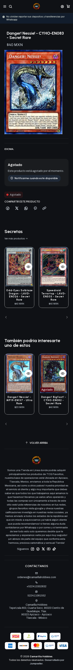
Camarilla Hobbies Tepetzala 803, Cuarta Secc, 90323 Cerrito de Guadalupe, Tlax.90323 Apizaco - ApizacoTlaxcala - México (36, 611)
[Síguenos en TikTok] (54, 549)
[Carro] (68, 6)
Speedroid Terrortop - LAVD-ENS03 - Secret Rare (53, 295)
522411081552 (37, 595)
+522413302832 (36, 586)
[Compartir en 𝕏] (17, 208)
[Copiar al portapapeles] (44, 208)
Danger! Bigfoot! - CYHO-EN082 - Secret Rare (53, 400)
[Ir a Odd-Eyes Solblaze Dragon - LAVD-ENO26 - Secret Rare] (19, 266)
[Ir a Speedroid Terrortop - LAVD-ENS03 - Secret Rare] (53, 266)
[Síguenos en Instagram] (32, 549)
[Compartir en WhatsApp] (26, 208)
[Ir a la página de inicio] (36, 6)
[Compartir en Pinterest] (35, 208)
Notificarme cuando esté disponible (36, 178)
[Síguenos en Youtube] (49, 549)
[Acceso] (62, 6)
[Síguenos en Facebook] (38, 549)
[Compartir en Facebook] (7, 208)
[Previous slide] (7, 317)
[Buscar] (10, 6)
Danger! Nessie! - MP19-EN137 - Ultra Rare (19, 400)
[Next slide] (66, 317)
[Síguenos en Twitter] (43, 549)
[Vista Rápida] (28, 266)
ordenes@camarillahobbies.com (36, 577)
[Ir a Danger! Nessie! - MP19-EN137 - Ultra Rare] (19, 373)
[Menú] (4, 6)
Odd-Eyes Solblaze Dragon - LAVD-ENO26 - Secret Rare (19, 295)
